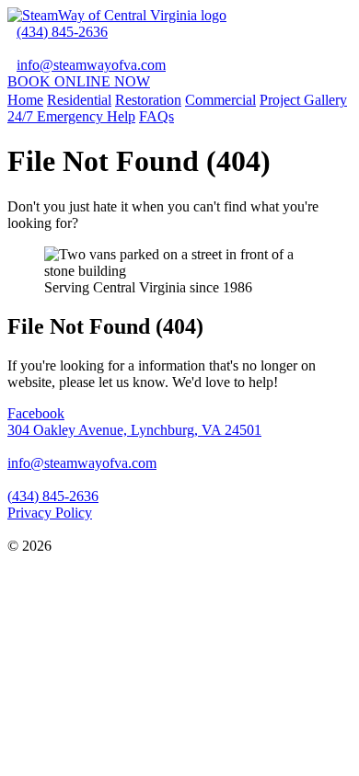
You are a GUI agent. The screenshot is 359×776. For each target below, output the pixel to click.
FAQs (156, 116)
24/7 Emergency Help (71, 116)
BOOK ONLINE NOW (78, 81)
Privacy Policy (49, 512)
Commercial (220, 100)
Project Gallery (303, 100)
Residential (79, 100)
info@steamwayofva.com (91, 65)
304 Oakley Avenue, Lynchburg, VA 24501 (134, 430)
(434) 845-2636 (62, 32)
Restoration (148, 100)
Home (25, 100)
